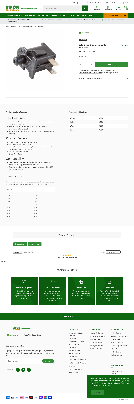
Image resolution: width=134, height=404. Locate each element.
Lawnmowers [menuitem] (30, 15)
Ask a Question (35, 244)
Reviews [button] (16, 252)
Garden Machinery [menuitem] (14, 15)
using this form (42, 184)
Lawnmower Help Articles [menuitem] (119, 336)
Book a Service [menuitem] (115, 352)
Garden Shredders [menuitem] (75, 350)
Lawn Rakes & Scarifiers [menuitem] (77, 360)
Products (13, 26)
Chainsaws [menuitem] (72, 338)
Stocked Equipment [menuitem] (96, 333)
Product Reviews (67, 235)
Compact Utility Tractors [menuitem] (97, 336)
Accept (97, 392)
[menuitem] (18, 370)
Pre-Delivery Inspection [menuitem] (118, 346)
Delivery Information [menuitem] (117, 342)
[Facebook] (29, 370)
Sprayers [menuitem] (72, 366)
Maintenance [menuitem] (74, 15)
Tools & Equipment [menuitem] (58, 15)
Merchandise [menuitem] (87, 15)
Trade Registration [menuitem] (117, 3)
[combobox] (62, 8)
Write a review (21, 244)
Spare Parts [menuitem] (43, 15)
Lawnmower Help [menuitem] (83, 3)
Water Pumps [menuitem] (73, 372)
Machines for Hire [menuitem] (95, 349)
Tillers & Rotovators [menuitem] (75, 369)
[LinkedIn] (18, 370)
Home (7, 26)
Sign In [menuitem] (126, 3)
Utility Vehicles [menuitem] (94, 339)
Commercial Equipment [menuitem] (118, 15)
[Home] (21, 8)
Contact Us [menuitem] (93, 3)
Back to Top (68, 316)
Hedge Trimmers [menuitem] (74, 353)
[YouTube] (23, 370)
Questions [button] (27, 252)
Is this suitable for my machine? (92, 78)
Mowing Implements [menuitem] (96, 346)
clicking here (105, 385)
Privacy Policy (120, 383)
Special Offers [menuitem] (73, 3)
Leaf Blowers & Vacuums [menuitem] (77, 363)
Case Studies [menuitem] (115, 339)
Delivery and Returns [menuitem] (104, 3)
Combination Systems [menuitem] (76, 342)
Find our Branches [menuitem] (116, 355)
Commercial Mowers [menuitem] (96, 342)
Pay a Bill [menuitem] (113, 349)
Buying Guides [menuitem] (115, 333)
